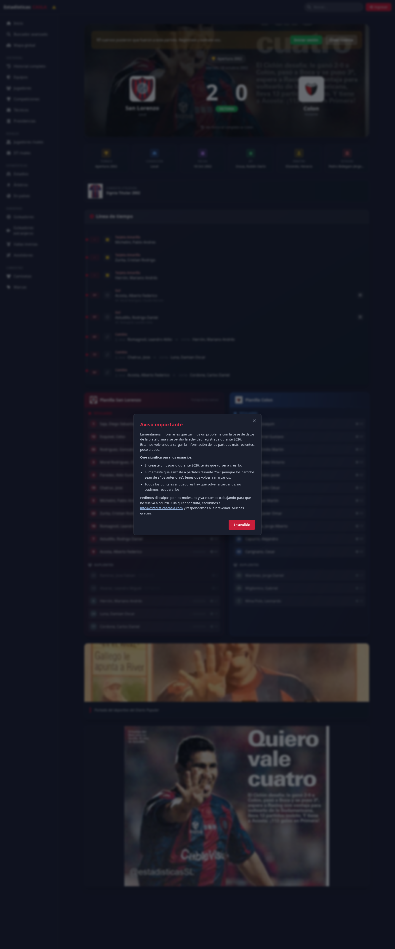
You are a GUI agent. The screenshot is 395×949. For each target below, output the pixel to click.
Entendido (242, 524)
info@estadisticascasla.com (161, 508)
